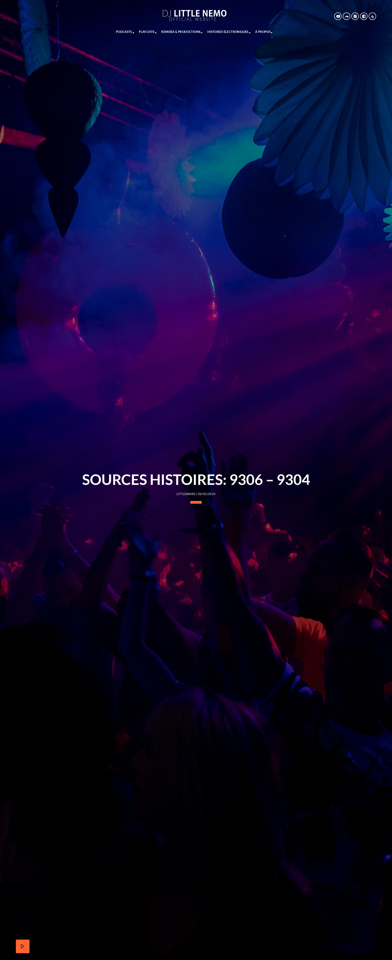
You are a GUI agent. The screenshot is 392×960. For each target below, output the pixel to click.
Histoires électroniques (227, 32)
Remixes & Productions (180, 32)
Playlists (146, 32)
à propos (262, 32)
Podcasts (124, 32)
